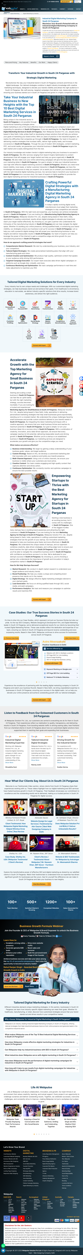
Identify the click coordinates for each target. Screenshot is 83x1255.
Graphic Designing (47, 1180)
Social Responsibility (67, 1173)
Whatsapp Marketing (28, 1171)
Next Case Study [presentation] (71, 638)
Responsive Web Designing (11, 1173)
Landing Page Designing (10, 1171)
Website (22, 9)
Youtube (21, 1220)
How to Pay (65, 1176)
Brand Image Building (48, 1161)
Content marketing (28, 1180)
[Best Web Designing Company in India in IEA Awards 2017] (14, 975)
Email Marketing (27, 1173)
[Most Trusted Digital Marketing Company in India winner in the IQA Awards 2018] (36, 975)
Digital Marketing (32, 9)
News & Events (66, 1168)
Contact (78, 9)
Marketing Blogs (66, 1171)
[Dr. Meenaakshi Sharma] (67, 842)
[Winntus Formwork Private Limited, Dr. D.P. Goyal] (16, 807)
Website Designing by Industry (12, 1166)
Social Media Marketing (29, 1163)
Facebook (7, 1220)
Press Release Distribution (49, 1159)
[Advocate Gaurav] (41, 807)
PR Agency (45, 1156)
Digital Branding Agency (48, 1163)
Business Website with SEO (11, 1159)
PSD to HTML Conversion (10, 1168)
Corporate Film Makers (48, 1166)
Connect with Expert (39, 345)
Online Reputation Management (50, 1154)
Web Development (8, 1163)
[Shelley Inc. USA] (16, 842)
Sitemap (64, 1188)
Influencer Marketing (47, 1176)
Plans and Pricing (11, 62)
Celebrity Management (48, 1178)
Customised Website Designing (12, 1156)
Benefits (33, 62)
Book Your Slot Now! (11, 986)
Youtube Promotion (28, 1166)
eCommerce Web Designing (11, 1161)
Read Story (29, 986)
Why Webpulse (66, 1159)
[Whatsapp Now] (3, 1246)
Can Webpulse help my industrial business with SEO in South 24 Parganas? (37, 1050)
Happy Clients (52, 62)
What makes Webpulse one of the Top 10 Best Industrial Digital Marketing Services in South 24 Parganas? (40, 1035)
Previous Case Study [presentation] (12, 638)
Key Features (23, 62)
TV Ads (44, 1173)
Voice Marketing (27, 1178)
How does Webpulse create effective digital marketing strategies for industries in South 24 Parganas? (39, 1043)
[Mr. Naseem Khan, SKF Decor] (41, 842)
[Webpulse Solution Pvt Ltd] (10, 9)
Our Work (70, 9)
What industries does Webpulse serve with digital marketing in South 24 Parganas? (40, 1055)
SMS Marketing (27, 1176)
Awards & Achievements (68, 1166)
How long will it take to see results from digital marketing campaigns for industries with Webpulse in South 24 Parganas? (40, 1069)
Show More (9, 762)
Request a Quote (49, 56)
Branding (64, 1180)
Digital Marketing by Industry (30, 1185)
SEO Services (26, 1159)
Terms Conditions (66, 1185)
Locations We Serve (67, 1183)
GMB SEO (25, 1161)
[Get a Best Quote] (3, 1251)
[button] (61, 649)
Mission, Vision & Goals (68, 1156)
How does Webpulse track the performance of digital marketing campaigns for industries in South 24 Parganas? (38, 1062)
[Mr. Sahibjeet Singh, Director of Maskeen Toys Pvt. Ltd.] (67, 807)
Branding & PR (45, 9)
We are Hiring (65, 1)
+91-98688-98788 (53, 1)
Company (62, 9)
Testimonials (65, 1163)
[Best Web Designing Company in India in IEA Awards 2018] (21, 975)
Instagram (14, 1220)
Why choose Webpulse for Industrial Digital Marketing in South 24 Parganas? (38, 1019)
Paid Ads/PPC (26, 1168)
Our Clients (65, 1161)
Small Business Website (10, 1154)
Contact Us (65, 1178)
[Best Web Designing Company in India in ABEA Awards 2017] (7, 975)
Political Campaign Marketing (31, 1183)
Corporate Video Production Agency (49, 1170)
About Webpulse (66, 1154)
